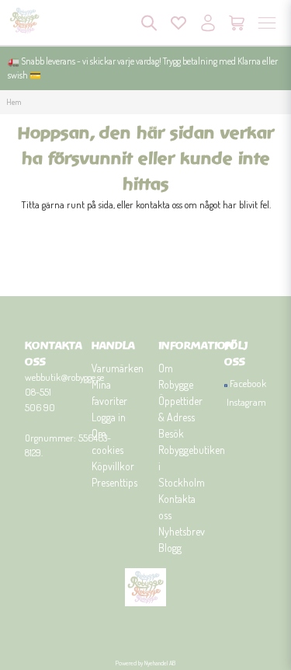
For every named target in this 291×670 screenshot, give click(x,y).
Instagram (246, 402)
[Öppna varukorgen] (237, 22)
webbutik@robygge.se (64, 377)
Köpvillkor (113, 466)
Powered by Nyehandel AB (145, 663)
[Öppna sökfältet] (149, 22)
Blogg (170, 547)
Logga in (109, 417)
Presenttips (114, 482)
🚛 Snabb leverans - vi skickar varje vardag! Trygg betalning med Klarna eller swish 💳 (143, 68)
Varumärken (118, 368)
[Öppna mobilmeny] (267, 22)
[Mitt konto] (208, 22)
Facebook (248, 383)
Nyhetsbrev (181, 531)
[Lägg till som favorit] (178, 22)
